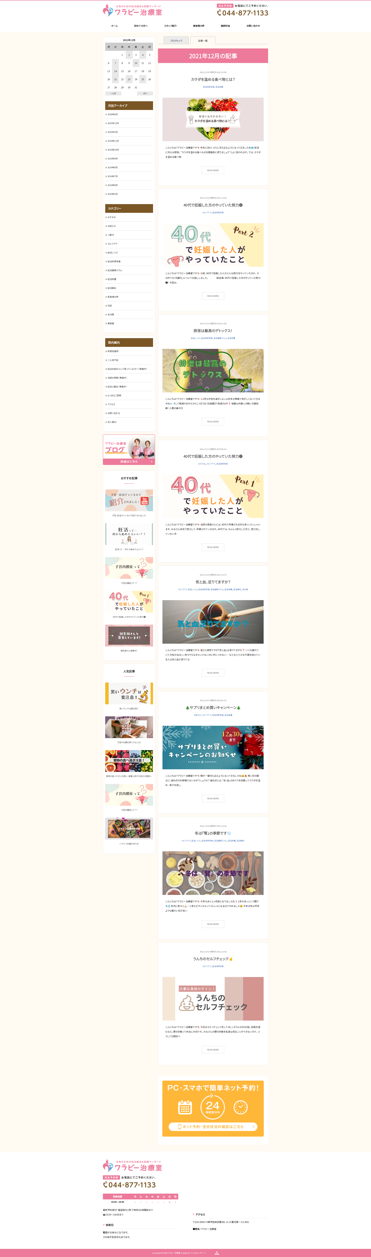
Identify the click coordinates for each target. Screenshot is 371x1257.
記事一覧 (203, 40)
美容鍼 (111, 323)
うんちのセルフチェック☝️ (213, 958)
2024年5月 (113, 193)
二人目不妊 (113, 360)
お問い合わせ (253, 25)
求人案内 (112, 421)
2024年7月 (113, 176)
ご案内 (111, 234)
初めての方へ (141, 25)
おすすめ (201, 463)
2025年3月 (113, 131)
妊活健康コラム (220, 338)
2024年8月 (113, 167)
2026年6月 (113, 114)
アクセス (111, 404)
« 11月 (113, 93)
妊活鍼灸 (237, 589)
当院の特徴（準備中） (117, 377)
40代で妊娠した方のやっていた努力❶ (213, 456)
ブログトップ (176, 40)
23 (129, 79)
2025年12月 (113, 123)
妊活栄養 (219, 86)
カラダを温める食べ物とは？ (213, 79)
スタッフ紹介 (170, 25)
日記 (110, 305)
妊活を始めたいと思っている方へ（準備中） (127, 368)
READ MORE (213, 170)
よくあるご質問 (114, 395)
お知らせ (197, 715)
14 (115, 71)
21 (115, 79)
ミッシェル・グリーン (198, 1252)
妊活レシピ (195, 338)
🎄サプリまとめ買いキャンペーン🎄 (213, 707)
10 (136, 63)
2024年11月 (113, 140)
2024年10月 (113, 149)
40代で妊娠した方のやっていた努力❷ (213, 204)
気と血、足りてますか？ (213, 581)
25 (142, 79)
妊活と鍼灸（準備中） (117, 386)
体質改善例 (113, 351)
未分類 (245, 589)
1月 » (145, 93)
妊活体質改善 (208, 86)
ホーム (114, 25)
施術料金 (225, 25)
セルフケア (206, 212)
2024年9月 (113, 158)
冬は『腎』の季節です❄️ (213, 833)
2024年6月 (113, 185)
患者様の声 (198, 25)
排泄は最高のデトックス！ (213, 330)
